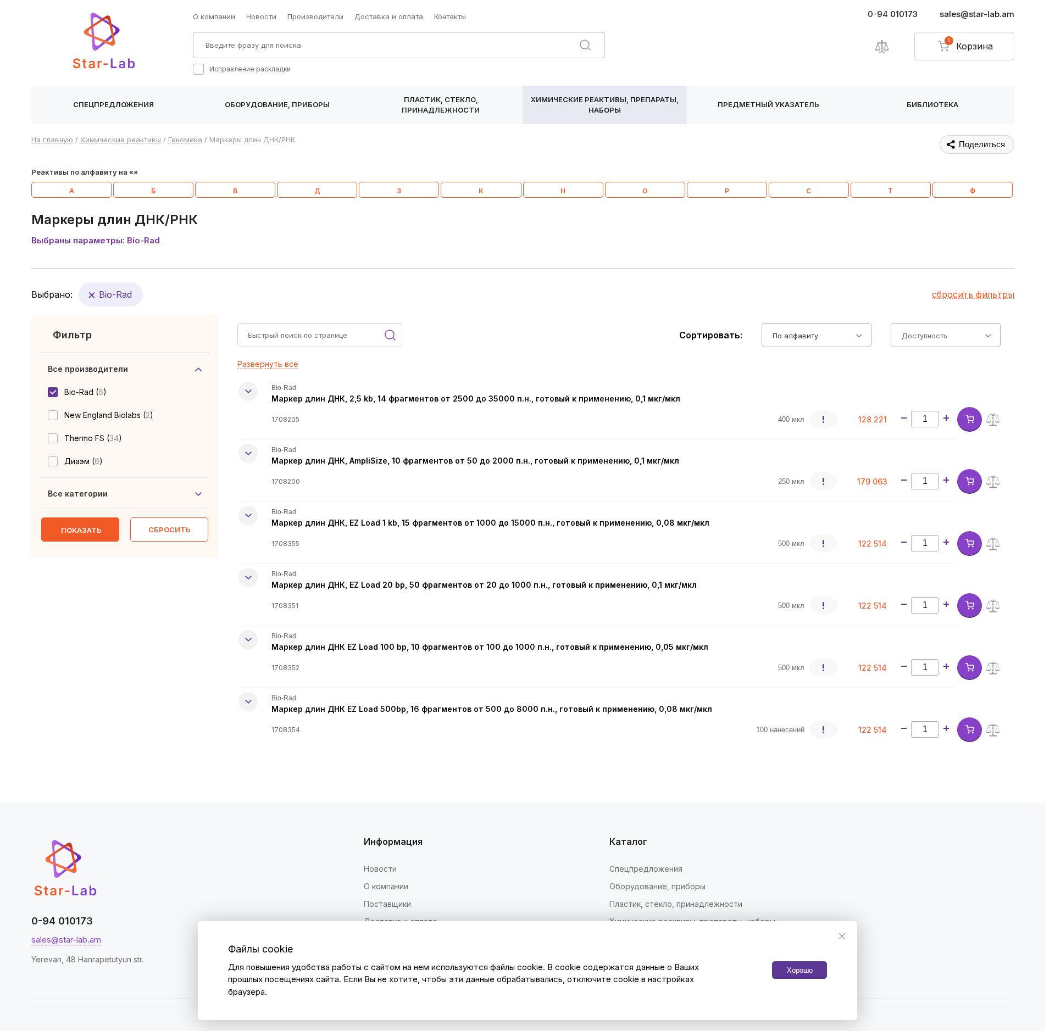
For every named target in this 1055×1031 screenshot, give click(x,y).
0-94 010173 (893, 14)
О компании (214, 16)
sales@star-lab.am (977, 14)
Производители (315, 16)
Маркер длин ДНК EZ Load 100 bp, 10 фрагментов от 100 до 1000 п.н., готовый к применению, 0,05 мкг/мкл (489, 646)
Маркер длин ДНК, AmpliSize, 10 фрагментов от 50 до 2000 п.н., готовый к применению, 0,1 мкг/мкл (475, 460)
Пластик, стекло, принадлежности (441, 105)
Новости (261, 16)
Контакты (450, 16)
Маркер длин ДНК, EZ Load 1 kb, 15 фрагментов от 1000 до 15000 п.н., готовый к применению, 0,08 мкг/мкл (490, 522)
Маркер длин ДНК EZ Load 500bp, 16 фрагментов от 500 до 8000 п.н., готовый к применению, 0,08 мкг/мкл (491, 709)
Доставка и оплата (388, 16)
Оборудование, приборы (277, 104)
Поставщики (387, 904)
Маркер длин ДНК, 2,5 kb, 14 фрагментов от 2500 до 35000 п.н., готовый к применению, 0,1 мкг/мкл (475, 398)
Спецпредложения (113, 104)
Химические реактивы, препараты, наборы (605, 105)
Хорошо (800, 970)
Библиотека (932, 104)
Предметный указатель (768, 104)
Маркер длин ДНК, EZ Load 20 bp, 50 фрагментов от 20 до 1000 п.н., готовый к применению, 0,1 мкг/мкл (484, 584)
